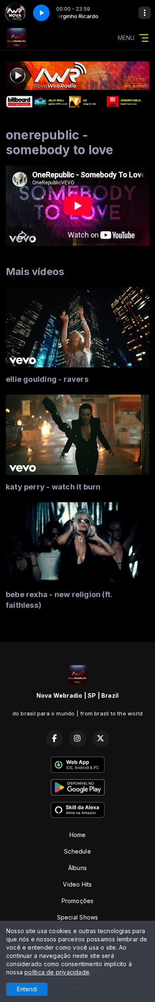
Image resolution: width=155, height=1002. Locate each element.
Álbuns (77, 867)
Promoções (78, 900)
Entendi (27, 989)
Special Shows (77, 917)
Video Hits (77, 884)
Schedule (77, 851)
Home (77, 834)
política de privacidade (56, 972)
